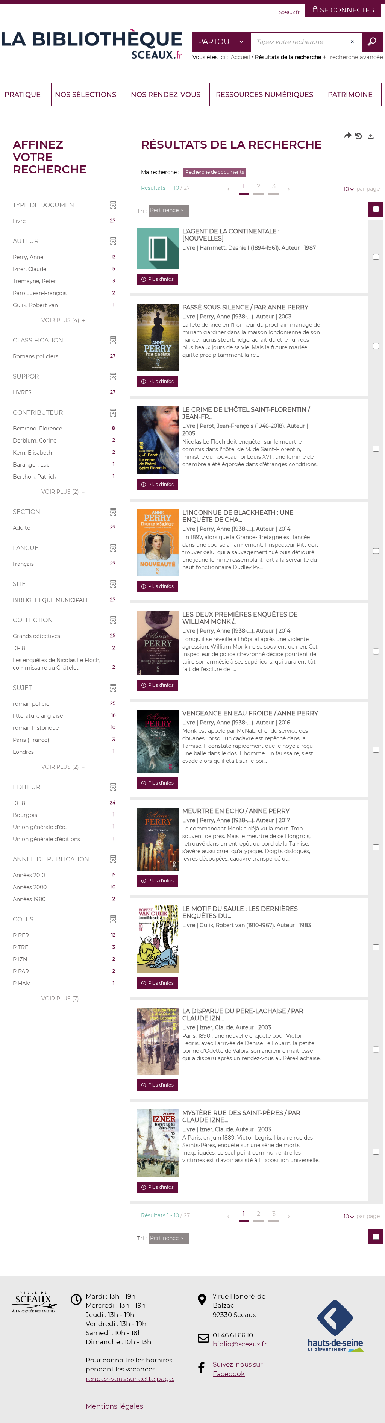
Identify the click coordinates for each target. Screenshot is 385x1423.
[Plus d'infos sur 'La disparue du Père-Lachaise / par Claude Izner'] (158, 1041)
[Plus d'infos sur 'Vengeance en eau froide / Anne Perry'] (158, 741)
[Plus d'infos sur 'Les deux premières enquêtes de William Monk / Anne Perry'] (158, 643)
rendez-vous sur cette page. (130, 1378)
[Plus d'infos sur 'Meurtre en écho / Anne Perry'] (158, 839)
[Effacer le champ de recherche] (353, 42)
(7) (60, 998)
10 (346, 189)
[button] (64, 221)
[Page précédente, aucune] (229, 189)
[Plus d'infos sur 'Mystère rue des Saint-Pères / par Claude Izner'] (158, 1143)
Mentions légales (114, 1406)
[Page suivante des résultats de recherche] (289, 189)
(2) (60, 491)
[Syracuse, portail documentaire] (92, 44)
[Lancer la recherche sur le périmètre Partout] (372, 42)
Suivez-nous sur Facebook (238, 1369)
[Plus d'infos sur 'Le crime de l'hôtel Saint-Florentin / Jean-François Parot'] (158, 440)
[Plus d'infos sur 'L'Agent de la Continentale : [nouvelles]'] (158, 248)
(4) (61, 320)
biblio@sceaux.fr (240, 1344)
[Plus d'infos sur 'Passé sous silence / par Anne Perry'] (158, 337)
